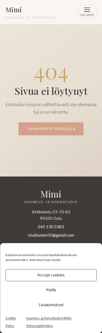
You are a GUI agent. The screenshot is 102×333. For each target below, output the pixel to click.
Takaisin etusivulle (51, 128)
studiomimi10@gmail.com (51, 235)
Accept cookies (51, 275)
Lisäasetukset (51, 304)
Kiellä (51, 290)
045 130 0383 (51, 226)
